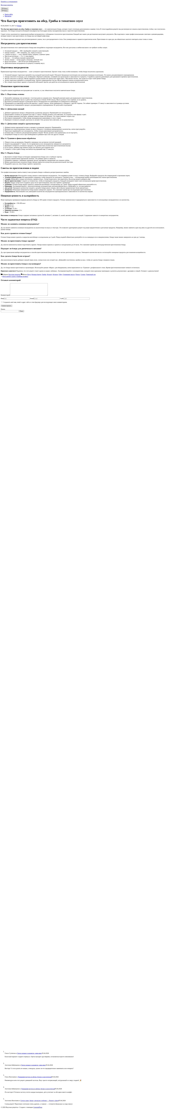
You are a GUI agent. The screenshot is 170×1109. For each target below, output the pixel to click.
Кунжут (49, 274)
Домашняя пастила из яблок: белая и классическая (34, 1077)
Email (32, 298)
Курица (55, 274)
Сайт (62, 298)
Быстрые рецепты (15, 274)
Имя (2, 298)
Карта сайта (9, 14)
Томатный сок (91, 274)
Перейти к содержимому (9, 1)
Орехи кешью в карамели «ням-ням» (29, 1053)
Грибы (44, 274)
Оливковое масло (69, 274)
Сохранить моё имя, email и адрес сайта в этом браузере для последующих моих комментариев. (35, 302)
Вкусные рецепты (7, 5)
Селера (83, 274)
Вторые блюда (36, 274)
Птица (77, 274)
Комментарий (5, 295)
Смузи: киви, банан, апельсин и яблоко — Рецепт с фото (39, 1100)
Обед (60, 274)
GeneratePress (37, 1107)
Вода (29, 274)
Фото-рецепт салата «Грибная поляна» (15, 276)
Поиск (3, 309)
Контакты (8, 16)
